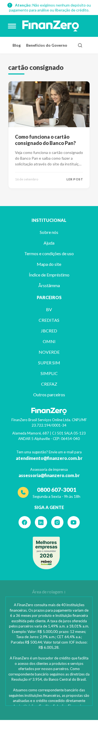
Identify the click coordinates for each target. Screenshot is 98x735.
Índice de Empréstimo (49, 274)
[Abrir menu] (12, 25)
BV (49, 309)
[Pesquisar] (80, 45)
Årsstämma (49, 285)
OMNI (49, 341)
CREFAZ (49, 383)
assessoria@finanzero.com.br (49, 475)
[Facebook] (25, 522)
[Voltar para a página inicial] (50, 25)
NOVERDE (49, 352)
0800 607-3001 (56, 489)
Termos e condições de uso (49, 253)
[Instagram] (57, 522)
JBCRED (49, 330)
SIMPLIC (49, 373)
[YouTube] (74, 522)
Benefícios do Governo (46, 45)
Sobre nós (49, 232)
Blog (17, 45)
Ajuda (49, 242)
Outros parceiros (49, 394)
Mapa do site (49, 264)
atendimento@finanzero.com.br (49, 458)
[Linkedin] (41, 522)
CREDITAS (49, 320)
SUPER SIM (49, 362)
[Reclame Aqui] (46, 553)
